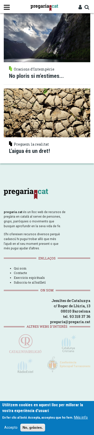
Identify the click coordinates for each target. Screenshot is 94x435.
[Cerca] (86, 7)
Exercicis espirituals (29, 278)
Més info (81, 417)
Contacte (20, 273)
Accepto (11, 427)
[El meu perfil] (80, 7)
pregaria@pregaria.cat (70, 321)
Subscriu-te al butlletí (30, 282)
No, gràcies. (33, 427)
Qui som (20, 268)
